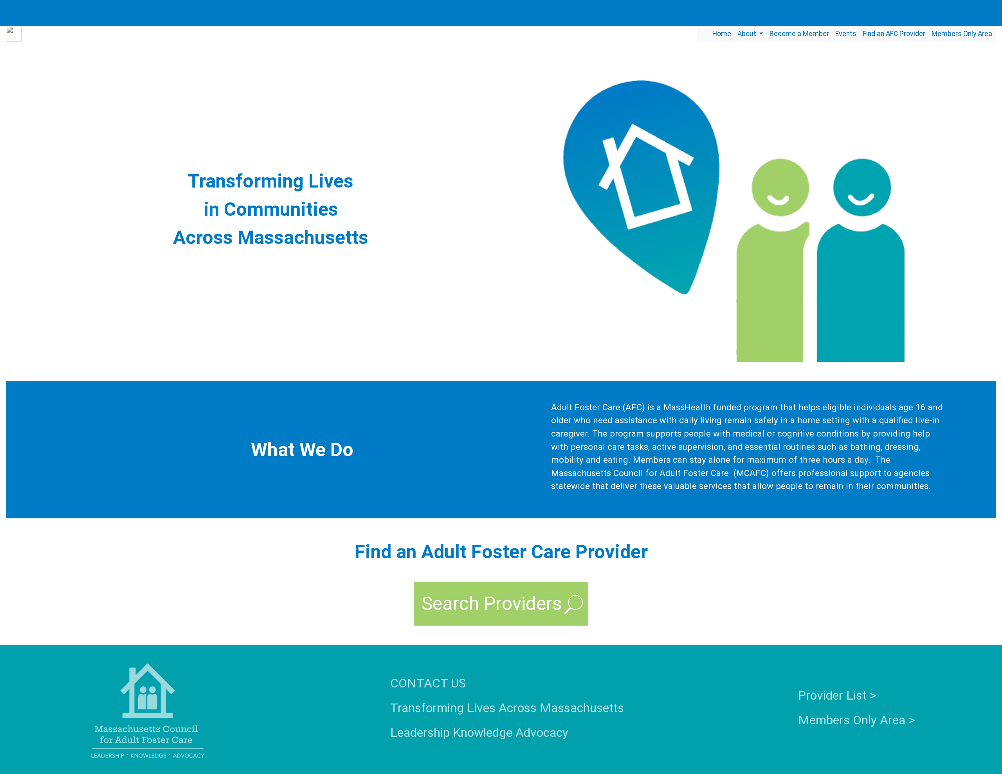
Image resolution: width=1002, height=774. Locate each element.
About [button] (747, 34)
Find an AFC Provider (894, 34)
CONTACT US (428, 683)
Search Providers (492, 603)
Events (845, 34)
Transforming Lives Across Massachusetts (507, 707)
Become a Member (799, 34)
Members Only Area (962, 34)
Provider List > (837, 695)
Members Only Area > (856, 720)
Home (721, 34)
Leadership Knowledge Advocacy (479, 732)
